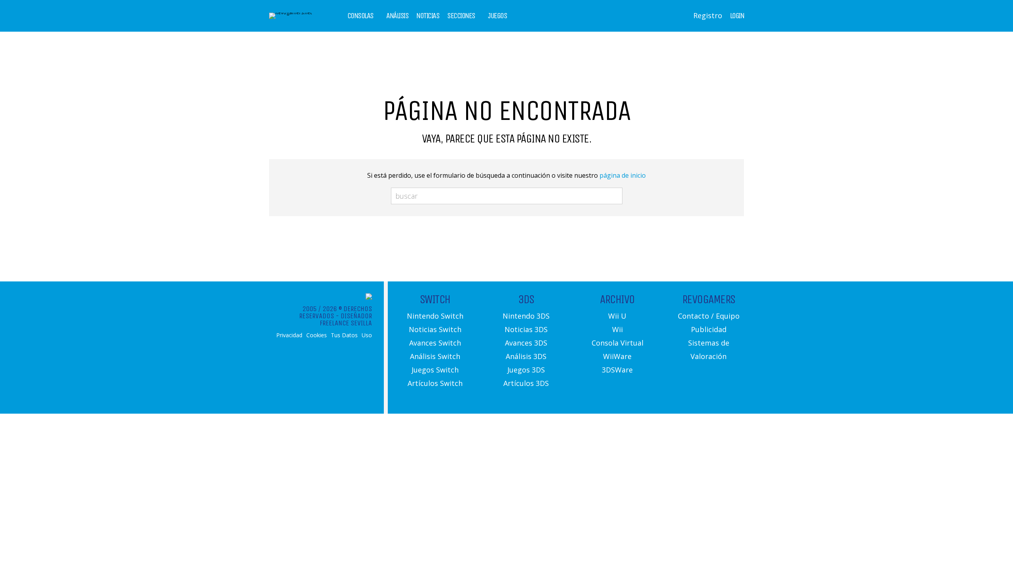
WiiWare (617, 356)
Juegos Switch (435, 369)
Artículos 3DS (526, 383)
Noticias (427, 16)
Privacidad (289, 335)
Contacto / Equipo (709, 316)
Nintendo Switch (435, 316)
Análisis (397, 16)
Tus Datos (344, 335)
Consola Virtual (617, 343)
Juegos (497, 16)
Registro (707, 15)
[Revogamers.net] (290, 12)
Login (737, 16)
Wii (617, 329)
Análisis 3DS (526, 356)
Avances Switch (435, 343)
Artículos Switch (435, 383)
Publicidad (709, 329)
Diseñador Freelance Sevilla (346, 319)
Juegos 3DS (526, 369)
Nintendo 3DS (526, 316)
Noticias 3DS (526, 329)
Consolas (360, 16)
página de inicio (622, 175)
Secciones (461, 16)
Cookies (316, 335)
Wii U (617, 316)
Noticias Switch (435, 329)
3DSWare (617, 369)
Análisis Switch (435, 356)
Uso (367, 335)
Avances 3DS (526, 343)
